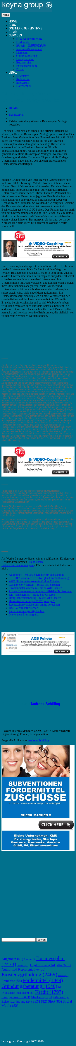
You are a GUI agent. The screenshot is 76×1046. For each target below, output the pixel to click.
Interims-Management (29, 49)
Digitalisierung (43, 965)
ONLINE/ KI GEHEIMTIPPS (25, 28)
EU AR (13, 32)
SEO (55, 1001)
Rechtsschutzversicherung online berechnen (34, 604)
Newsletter (22, 75)
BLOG (12, 25)
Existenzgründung (26, 65)
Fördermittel (23, 42)
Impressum (22, 82)
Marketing (22, 52)
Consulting (23, 965)
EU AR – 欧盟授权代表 (31, 45)
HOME (13, 21)
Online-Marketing (26, 55)
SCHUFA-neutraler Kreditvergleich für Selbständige (39, 578)
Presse (20, 69)
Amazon (29, 959)
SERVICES (15, 35)
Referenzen (23, 79)
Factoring (63, 976)
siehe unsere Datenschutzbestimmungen (22, 563)
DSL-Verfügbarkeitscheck (24, 607)
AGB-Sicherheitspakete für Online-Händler (34, 581)
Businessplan (24, 62)
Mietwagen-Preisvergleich (24, 614)
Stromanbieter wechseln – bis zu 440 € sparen (35, 588)
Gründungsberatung (29, 986)
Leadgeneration (25, 59)
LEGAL (13, 72)
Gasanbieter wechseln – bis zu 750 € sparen (34, 584)
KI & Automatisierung (29, 38)
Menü (6, 14)
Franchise (11, 981)
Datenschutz (23, 85)
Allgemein (12, 959)
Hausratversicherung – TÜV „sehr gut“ (32, 601)
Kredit (49, 992)
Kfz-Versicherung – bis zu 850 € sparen (32, 594)
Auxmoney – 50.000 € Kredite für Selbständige (36, 574)
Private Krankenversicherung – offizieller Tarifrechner (40, 591)
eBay (61, 965)
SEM (39, 1001)
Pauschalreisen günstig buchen (26, 611)
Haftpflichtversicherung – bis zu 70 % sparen (35, 597)
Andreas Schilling (45, 703)
